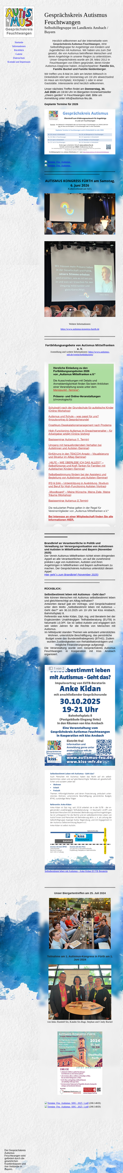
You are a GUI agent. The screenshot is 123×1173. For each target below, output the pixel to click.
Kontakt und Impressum (19, 62)
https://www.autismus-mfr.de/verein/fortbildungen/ (88, 353)
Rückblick (19, 50)
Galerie (18, 54)
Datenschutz (19, 58)
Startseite (19, 42)
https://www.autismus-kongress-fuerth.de (80, 329)
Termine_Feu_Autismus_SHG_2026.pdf (66, 162)
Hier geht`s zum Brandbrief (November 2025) (71, 574)
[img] (18, 21)
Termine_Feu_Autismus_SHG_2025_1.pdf (67, 1103)
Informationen (19, 46)
